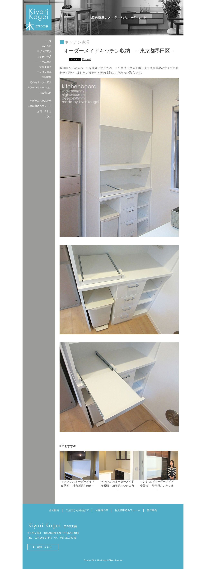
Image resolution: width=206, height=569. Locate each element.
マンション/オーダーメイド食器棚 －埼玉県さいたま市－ (117, 485)
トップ (48, 41)
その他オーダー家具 (41, 82)
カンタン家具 (44, 72)
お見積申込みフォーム (39, 106)
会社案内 (47, 46)
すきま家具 (45, 66)
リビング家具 (44, 51)
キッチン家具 (77, 42)
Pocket (86, 59)
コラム (48, 116)
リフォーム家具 (43, 61)
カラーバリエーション (39, 87)
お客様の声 (45, 92)
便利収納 (47, 77)
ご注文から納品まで (41, 101)
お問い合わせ (44, 111)
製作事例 (152, 510)
